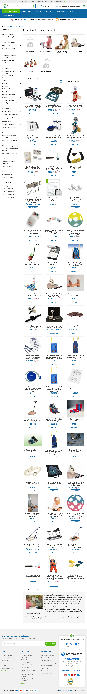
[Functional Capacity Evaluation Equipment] (62, 42)
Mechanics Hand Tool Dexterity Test (75, 294)
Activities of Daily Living (8, 34)
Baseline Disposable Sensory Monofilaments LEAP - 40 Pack (33, 168)
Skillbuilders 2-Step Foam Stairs (32, 450)
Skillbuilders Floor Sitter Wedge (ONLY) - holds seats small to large (54, 420)
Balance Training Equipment (9, 42)
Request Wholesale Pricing (48, 663)
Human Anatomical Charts (9, 91)
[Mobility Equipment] (46, 63)
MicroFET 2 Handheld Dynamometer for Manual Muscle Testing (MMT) (32, 106)
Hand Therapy (5, 83)
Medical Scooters (6, 108)
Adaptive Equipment (30, 51)
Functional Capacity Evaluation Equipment (62, 51)
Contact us (38, 11)
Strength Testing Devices (46, 51)
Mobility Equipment (46, 71)
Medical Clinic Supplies (8, 100)
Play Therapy (30, 71)
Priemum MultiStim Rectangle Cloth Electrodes (54, 199)
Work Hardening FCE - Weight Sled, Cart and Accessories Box (75, 546)
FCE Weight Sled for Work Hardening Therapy (32, 545)
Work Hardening (78, 51)
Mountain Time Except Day (72, 649)
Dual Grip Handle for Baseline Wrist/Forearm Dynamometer (33, 326)
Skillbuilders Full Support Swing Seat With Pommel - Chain (75, 357)
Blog (70, 11)
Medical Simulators (7, 111)
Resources (60, 11)
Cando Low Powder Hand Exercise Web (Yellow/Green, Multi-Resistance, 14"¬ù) (75, 233)
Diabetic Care (5, 63)
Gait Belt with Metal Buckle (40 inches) (32, 483)
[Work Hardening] (78, 42)
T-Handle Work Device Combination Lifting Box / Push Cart (32, 420)
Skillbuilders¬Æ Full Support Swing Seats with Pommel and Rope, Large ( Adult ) (54, 577)
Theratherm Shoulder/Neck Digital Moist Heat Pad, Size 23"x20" (54, 515)
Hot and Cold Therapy (8, 89)
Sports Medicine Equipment (9, 153)
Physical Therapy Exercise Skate (75, 325)
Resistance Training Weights (9, 140)
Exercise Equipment (7, 65)
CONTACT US (77, 670)
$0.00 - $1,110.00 (6, 186)
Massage (4, 97)
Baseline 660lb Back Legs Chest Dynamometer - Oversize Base (75, 484)
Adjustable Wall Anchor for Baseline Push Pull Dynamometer (33, 515)
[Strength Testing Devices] (46, 42)
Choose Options (33, 113)
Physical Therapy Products (9, 127)
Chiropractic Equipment (8, 60)
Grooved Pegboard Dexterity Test (54, 263)
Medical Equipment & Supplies (10, 103)
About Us (49, 11)
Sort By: (70, 81)
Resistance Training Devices (9, 133)
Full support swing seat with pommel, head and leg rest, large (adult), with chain (54, 452)
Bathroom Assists (6, 45)
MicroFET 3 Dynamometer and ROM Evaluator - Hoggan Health (32, 232)
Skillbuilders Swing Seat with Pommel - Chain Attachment (75, 264)
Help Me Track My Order (47, 655)
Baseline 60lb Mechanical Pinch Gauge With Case (33, 263)
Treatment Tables (6, 166)
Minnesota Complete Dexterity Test (75, 450)
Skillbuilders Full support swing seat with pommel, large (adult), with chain (54, 357)
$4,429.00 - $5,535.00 (8, 198)
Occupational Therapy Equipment (15, 26)
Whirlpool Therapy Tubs (8, 172)
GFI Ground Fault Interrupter (75, 167)
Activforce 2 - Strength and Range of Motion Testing (54, 136)
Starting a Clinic (26, 11)
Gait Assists (5, 80)
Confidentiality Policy (46, 673)
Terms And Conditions (47, 671)
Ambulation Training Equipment (10, 37)
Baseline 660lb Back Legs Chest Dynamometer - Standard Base (54, 295)
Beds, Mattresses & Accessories (10, 52)
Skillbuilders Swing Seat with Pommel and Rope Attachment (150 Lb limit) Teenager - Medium (54, 389)
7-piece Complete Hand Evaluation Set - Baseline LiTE (54, 484)
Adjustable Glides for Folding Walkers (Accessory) (75, 199)
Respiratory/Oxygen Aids (8, 143)
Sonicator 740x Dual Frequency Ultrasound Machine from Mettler (33, 357)
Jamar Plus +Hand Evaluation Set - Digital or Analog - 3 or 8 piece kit (54, 326)
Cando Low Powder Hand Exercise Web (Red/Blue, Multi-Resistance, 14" (75, 515)
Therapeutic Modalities (8, 156)
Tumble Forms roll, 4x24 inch (75, 419)
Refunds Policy (45, 668)
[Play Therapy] (30, 63)
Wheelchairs (5, 169)
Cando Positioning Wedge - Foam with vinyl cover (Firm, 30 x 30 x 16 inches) (75, 576)
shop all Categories (11, 11)
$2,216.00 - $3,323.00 (8, 192)
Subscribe (51, 644)
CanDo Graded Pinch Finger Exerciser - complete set (33, 294)
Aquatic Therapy (6, 39)
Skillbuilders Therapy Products (10, 146)
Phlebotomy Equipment (8, 124)
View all (3, 671)
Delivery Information (46, 665)
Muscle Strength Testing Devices (10, 114)
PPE (3, 130)
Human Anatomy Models (8, 94)
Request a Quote (9, 15)
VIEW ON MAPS (66, 670)
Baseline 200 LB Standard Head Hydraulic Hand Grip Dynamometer (75, 137)
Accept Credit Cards (70, 684)
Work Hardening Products (8, 174)
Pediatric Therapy (6, 121)
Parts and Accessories (8, 177)
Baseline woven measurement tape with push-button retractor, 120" (33, 389)
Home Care (5, 86)
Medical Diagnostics (7, 105)
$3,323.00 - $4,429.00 (8, 195)
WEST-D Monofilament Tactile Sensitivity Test (32, 575)
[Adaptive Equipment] (30, 42)
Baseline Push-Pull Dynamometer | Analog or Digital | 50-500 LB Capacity (32, 200)
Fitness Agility (5, 68)
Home (3, 26)
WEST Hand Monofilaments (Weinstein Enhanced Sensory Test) (54, 168)
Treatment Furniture (7, 159)
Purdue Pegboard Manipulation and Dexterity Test (33, 137)
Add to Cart (75, 113)
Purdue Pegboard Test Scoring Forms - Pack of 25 (75, 387)
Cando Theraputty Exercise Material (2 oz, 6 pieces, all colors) (54, 232)
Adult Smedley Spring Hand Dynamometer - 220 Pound (54, 106)
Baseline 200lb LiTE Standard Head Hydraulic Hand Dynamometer (75, 106)
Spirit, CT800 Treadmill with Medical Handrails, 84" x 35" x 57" (54, 546)
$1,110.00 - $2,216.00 (8, 189)
